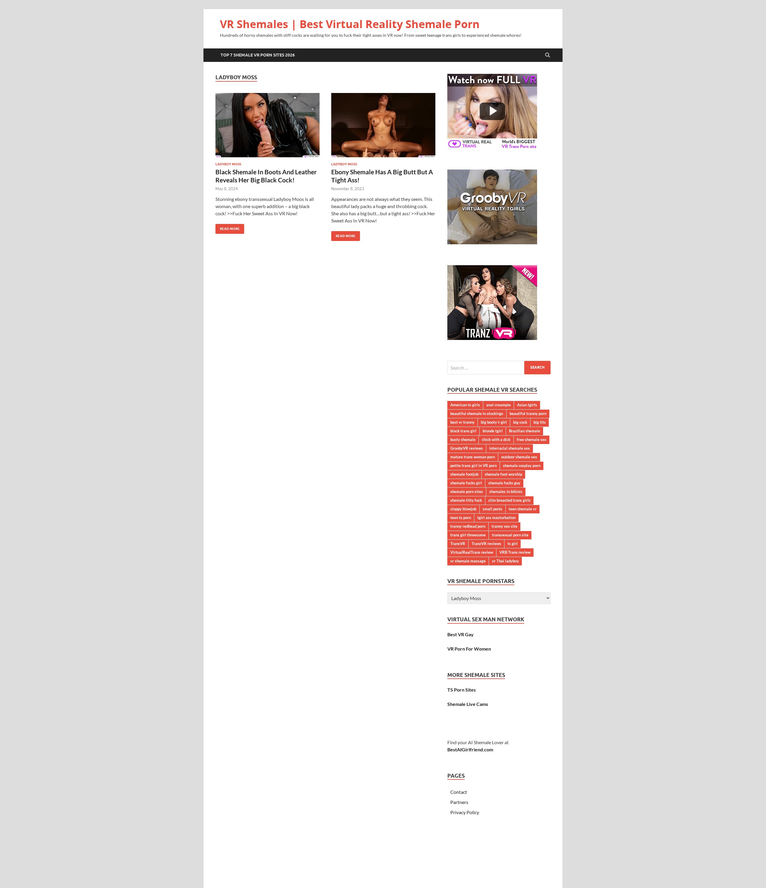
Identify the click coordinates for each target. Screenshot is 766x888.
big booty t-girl (494, 422)
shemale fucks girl (466, 482)
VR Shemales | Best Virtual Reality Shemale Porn (350, 24)
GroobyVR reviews (466, 448)
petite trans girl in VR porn (473, 465)
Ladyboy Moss (228, 164)
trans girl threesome (468, 535)
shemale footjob (464, 474)
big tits (540, 422)
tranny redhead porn (467, 526)
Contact (458, 792)
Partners (459, 802)
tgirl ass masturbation (496, 517)
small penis (492, 508)
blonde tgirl (493, 430)
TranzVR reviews (486, 543)
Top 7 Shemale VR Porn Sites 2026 (258, 55)
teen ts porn (460, 517)
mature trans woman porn (472, 456)
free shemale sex (531, 439)
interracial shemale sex (509, 448)
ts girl (512, 543)
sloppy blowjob (463, 508)
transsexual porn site (510, 535)
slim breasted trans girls (509, 500)
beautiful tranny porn (528, 413)
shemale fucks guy (504, 482)
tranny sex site (504, 526)
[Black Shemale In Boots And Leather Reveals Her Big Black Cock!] (267, 125)
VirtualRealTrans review (471, 552)
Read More (227, 227)
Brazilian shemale (524, 430)
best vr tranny (462, 422)
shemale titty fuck (466, 500)
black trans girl (463, 430)
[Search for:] (499, 367)
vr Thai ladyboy (505, 561)
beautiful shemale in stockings (476, 413)
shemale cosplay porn (521, 465)
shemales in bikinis (505, 491)
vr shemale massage (468, 561)
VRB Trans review (515, 552)
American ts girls (465, 404)
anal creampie (498, 404)
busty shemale (462, 439)
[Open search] (547, 55)
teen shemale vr (522, 508)
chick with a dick (496, 439)
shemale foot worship (503, 474)
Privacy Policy (464, 812)
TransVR (457, 543)
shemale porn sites (466, 491)
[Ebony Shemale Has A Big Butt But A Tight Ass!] (383, 125)
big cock (520, 422)
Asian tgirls (527, 404)
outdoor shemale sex (519, 456)
